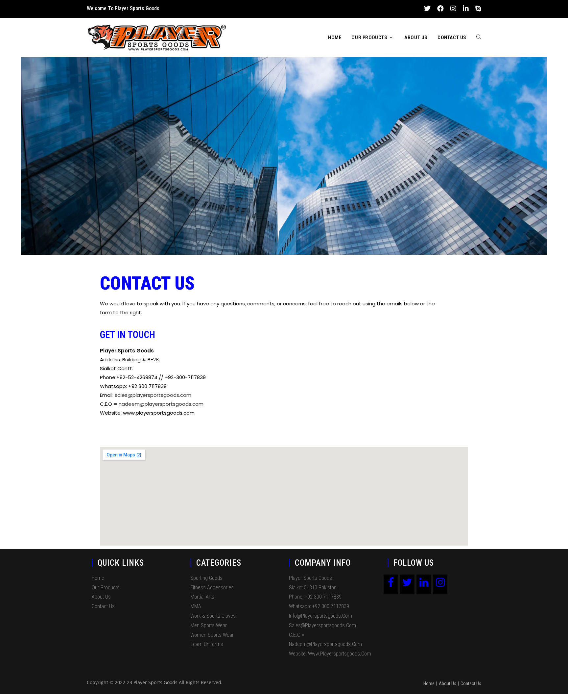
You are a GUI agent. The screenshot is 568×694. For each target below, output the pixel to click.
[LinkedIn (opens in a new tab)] (466, 8)
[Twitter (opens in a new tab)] (427, 8)
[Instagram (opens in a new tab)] (453, 8)
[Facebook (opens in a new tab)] (440, 8)
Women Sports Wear (212, 635)
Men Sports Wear (208, 625)
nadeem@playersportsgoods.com (161, 403)
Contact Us (103, 606)
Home (98, 578)
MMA (195, 606)
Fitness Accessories (212, 587)
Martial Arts (202, 597)
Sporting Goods (206, 578)
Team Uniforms (206, 644)
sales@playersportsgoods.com (153, 395)
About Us (101, 597)
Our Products (106, 587)
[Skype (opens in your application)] (476, 8)
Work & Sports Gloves (213, 616)
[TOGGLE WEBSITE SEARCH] (478, 37)
